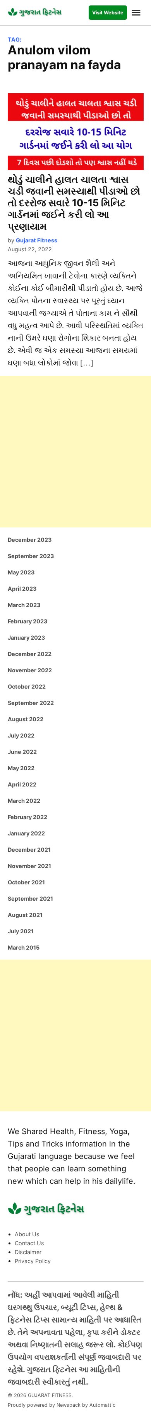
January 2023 (26, 637)
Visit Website (108, 13)
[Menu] (137, 12)
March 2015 (23, 947)
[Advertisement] (75, 451)
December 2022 (29, 654)
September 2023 (31, 556)
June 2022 (22, 751)
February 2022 (27, 817)
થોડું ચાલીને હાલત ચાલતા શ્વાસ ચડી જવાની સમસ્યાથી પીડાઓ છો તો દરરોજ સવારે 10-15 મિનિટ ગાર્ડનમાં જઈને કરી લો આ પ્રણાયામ (74, 203)
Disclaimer (28, 1252)
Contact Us (29, 1243)
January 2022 (26, 833)
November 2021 (29, 866)
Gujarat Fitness (36, 240)
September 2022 (31, 702)
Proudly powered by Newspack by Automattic (61, 1405)
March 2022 (24, 800)
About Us (27, 1234)
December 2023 (29, 539)
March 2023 (24, 605)
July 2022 (21, 735)
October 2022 (27, 686)
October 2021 (26, 882)
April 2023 (22, 588)
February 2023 (27, 621)
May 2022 (21, 768)
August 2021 (25, 915)
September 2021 (30, 898)
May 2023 (21, 572)
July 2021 (21, 931)
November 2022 (30, 670)
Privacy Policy (33, 1261)
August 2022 (25, 719)
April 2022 (22, 784)
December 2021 (29, 849)
